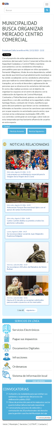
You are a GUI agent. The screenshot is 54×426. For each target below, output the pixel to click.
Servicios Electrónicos (25, 329)
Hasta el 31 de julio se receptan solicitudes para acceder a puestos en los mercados (25, 301)
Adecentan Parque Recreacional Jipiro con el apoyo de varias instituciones (26, 208)
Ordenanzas (19, 366)
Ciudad (7, 126)
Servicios (23, 424)
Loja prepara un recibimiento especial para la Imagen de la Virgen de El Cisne (26, 175)
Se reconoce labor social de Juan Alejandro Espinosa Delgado (25, 235)
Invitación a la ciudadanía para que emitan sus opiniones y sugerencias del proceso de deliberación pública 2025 (27, 397)
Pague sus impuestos (24, 339)
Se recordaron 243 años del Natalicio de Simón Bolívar (27, 268)
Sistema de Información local (29, 375)
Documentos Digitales (25, 348)
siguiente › (30, 310)
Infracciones (19, 357)
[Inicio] (5, 3)
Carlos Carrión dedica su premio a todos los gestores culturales (25, 221)
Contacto (42, 424)
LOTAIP (32, 424)
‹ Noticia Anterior (16, 131)
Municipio (13, 424)
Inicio (5, 424)
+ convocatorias (43, 417)
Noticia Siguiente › (37, 131)
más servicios (39, 381)
